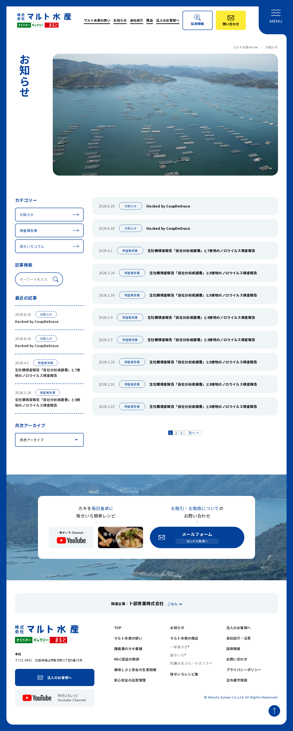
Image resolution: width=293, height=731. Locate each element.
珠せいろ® (178, 655)
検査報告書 (28, 230)
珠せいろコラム (32, 246)
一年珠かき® (180, 646)
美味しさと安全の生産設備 (135, 669)
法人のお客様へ (167, 20)
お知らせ (120, 20)
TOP (117, 627)
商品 (149, 20)
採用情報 (233, 648)
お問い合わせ (236, 659)
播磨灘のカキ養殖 (128, 648)
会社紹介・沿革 (238, 638)
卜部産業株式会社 (146, 603)
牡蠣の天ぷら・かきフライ (191, 663)
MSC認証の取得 (126, 659)
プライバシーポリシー (243, 669)
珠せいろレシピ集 (184, 674)
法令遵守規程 (236, 680)
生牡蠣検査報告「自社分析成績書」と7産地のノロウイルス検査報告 (201, 250)
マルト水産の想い (97, 20)
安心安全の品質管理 (130, 680)
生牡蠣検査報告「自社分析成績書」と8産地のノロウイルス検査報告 (203, 272)
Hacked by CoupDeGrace (37, 321)
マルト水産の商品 (184, 638)
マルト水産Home (245, 47)
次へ (191, 433)
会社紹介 (136, 20)
